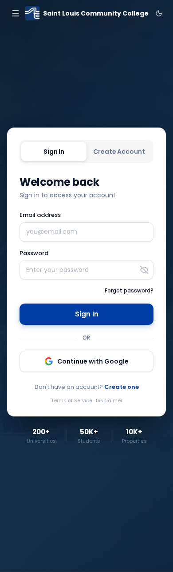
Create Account (119, 151)
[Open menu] (15, 13)
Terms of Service (71, 400)
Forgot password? (129, 290)
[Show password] (144, 270)
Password (34, 253)
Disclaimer (109, 400)
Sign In (53, 151)
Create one (121, 387)
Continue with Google (93, 361)
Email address (40, 215)
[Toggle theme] (159, 13)
